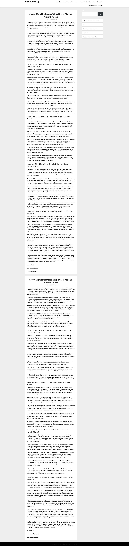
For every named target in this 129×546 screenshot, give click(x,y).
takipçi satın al (30, 264)
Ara (83, 10)
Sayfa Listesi (100, 1)
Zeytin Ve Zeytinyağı (32, 2)
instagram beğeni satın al (32, 271)
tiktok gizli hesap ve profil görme (96, 5)
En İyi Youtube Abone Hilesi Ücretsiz (65, 1)
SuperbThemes (73, 544)
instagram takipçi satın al (32, 268)
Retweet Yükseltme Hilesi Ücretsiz (87, 1)
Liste (76, 1)
